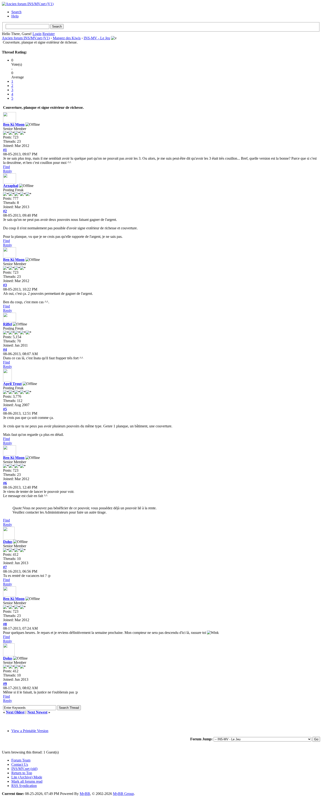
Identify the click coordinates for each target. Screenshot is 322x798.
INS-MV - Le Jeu (97, 38)
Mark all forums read (26, 781)
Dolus (7, 542)
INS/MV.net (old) (24, 769)
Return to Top (21, 773)
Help (15, 16)
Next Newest (37, 712)
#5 (5, 409)
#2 (5, 211)
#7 (5, 567)
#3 (5, 285)
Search (16, 12)
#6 (5, 483)
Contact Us (19, 764)
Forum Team (20, 760)
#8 (5, 624)
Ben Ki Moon (14, 124)
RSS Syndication (24, 786)
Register (48, 34)
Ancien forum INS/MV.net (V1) (26, 38)
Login (37, 34)
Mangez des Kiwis (67, 38)
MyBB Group (123, 794)
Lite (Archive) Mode (26, 777)
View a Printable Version (29, 731)
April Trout (12, 384)
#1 (5, 150)
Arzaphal (10, 186)
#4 (5, 350)
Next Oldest (15, 712)
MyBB (85, 794)
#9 (5, 684)
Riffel (7, 324)
